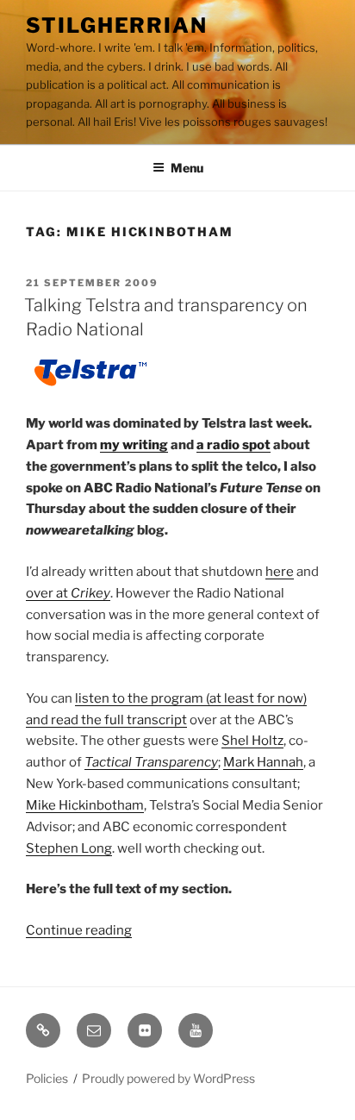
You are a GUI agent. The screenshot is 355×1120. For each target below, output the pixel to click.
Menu (187, 167)
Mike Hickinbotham (85, 805)
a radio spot (233, 445)
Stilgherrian (117, 25)
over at (68, 593)
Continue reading (79, 930)
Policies (47, 1078)
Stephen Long (69, 848)
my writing (134, 445)
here (279, 571)
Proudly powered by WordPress (168, 1078)
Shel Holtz (252, 740)
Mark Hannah (263, 762)
